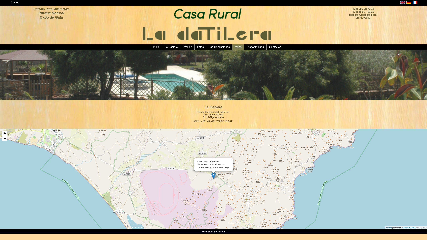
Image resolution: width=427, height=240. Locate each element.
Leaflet (389, 227)
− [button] (5, 138)
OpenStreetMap (409, 227)
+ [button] (5, 133)
